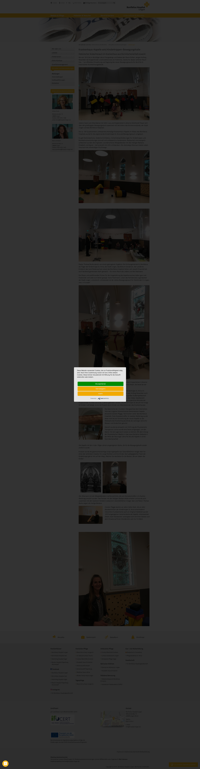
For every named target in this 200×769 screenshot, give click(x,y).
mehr (100, 393)
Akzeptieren (100, 384)
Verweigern (101, 389)
